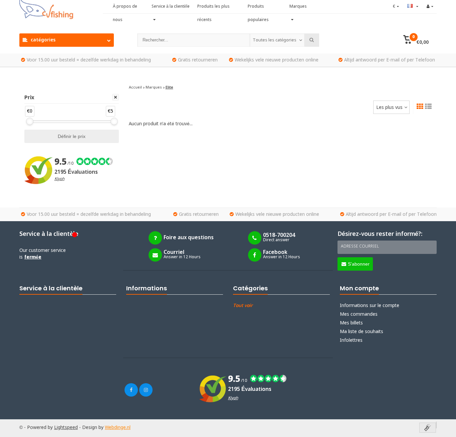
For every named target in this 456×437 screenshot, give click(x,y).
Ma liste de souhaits (361, 332)
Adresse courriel (360, 246)
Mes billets (351, 323)
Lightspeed (66, 428)
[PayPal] (436, 425)
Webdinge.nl (118, 428)
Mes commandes (359, 314)
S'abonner (359, 264)
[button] (416, 40)
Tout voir (243, 306)
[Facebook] (131, 390)
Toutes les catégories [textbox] (274, 40)
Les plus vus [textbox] (389, 108)
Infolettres (351, 340)
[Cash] (427, 428)
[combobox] (277, 40)
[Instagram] (146, 390)
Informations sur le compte (369, 306)
